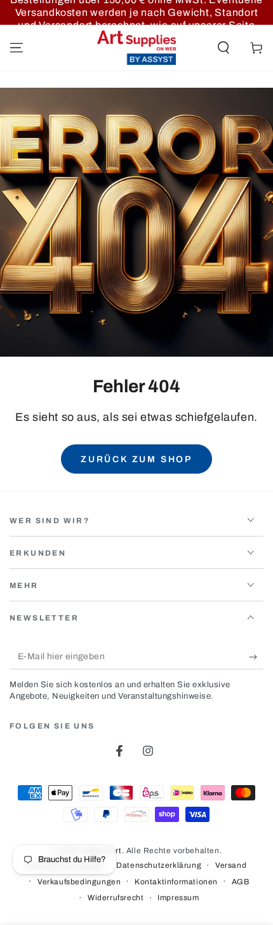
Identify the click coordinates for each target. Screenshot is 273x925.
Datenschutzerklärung (158, 865)
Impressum (178, 897)
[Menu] (16, 47)
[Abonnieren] (256, 657)
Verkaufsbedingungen (79, 881)
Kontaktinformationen (176, 881)
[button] (223, 47)
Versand (230, 865)
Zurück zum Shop (136, 459)
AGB (241, 881)
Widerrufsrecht (115, 897)
